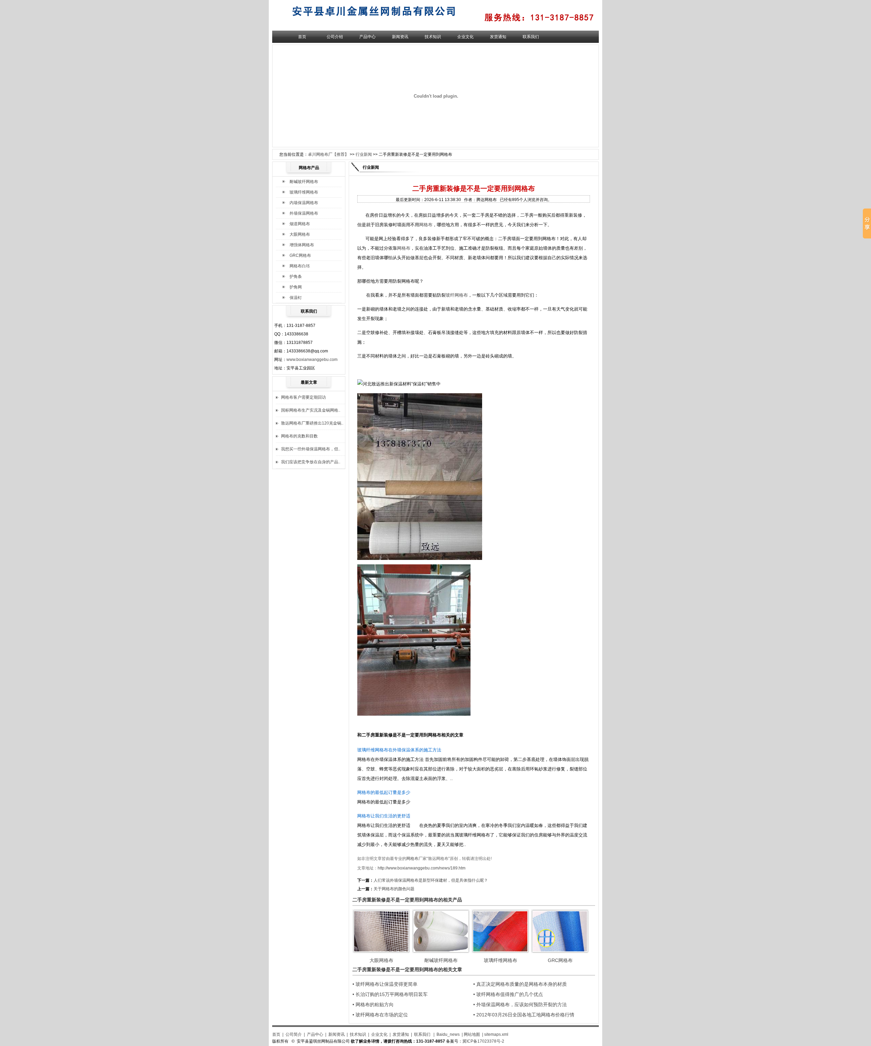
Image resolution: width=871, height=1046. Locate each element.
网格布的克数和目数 (299, 436)
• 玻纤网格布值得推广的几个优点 (508, 994)
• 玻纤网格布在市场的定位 (380, 1014)
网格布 (425, 224)
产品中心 (367, 36)
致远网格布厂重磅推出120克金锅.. (312, 423)
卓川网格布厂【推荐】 (328, 154)
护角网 (296, 287)
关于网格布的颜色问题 (394, 888)
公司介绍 (335, 36)
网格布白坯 (300, 266)
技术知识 (433, 36)
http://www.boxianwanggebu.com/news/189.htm (421, 868)
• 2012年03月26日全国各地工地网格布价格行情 (523, 1014)
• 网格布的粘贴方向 (373, 1004)
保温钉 (296, 297)
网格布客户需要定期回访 (303, 397)
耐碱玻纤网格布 (304, 181)
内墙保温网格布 (304, 202)
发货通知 (498, 36)
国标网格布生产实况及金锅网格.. (310, 410)
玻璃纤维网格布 (304, 192)
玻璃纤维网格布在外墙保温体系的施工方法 (399, 749)
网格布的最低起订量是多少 (383, 792)
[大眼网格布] (381, 951)
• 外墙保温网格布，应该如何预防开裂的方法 (520, 1004)
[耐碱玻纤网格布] (441, 951)
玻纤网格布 (457, 295)
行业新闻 (364, 154)
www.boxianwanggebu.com (312, 359)
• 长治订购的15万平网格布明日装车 (390, 994)
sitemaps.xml (496, 1034)
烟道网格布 (300, 223)
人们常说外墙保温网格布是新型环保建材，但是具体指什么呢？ (431, 880)
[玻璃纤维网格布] (500, 951)
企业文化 (465, 36)
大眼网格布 (300, 234)
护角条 (296, 276)
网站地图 (472, 1034)
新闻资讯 (400, 36)
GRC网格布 (300, 255)
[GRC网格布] (560, 951)
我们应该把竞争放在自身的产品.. (310, 462)
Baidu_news (448, 1034)
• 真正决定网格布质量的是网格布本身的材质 (520, 984)
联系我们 (531, 36)
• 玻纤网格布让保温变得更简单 (384, 984)
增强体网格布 (302, 245)
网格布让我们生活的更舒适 (383, 815)
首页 (302, 36)
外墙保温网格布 (304, 213)
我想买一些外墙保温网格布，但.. (310, 449)
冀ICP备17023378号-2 (483, 1041)
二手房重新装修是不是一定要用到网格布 (401, 734)
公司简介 (293, 1034)
